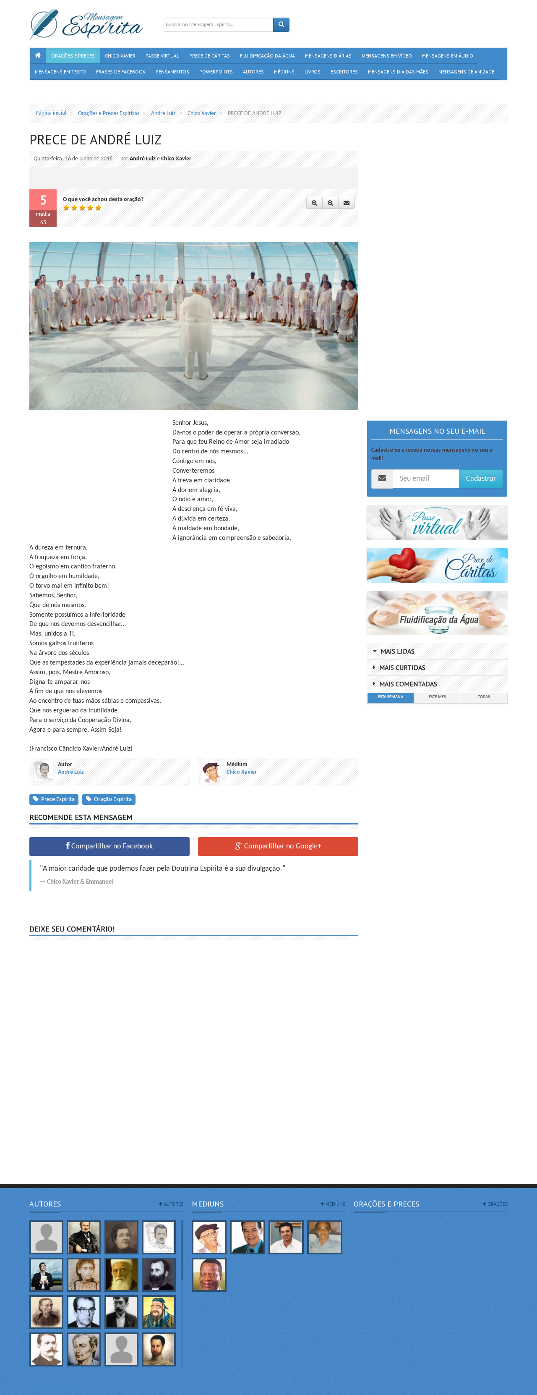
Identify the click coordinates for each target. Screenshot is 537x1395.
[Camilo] (46, 1312)
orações (497, 1204)
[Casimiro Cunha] (121, 1312)
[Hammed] (158, 1349)
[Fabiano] (121, 1349)
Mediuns (208, 1204)
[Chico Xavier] (209, 1237)
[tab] (390, 698)
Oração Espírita (111, 799)
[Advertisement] (99, 477)
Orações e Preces (386, 1204)
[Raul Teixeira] (209, 1274)
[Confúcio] (158, 1312)
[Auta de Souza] (83, 1274)
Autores (45, 1204)
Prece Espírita (57, 799)
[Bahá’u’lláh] (121, 1274)
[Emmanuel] (83, 1349)
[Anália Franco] (121, 1237)
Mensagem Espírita (52, 1390)
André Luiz (143, 159)
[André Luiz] (158, 1237)
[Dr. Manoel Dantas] (46, 1349)
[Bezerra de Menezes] (158, 1274)
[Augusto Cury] (46, 1274)
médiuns (334, 1204)
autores (173, 1204)
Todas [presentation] (484, 697)
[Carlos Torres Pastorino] (83, 1312)
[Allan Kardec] (83, 1237)
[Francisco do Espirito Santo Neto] (286, 1237)
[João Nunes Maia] (325, 1237)
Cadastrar (481, 479)
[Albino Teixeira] (46, 1237)
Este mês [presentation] (437, 697)
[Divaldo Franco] (247, 1237)
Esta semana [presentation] (390, 697)
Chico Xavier (176, 159)
